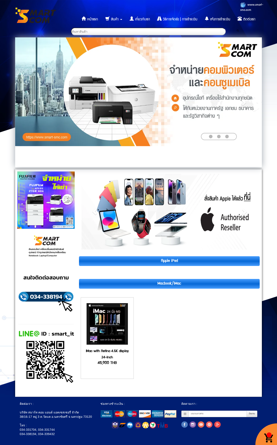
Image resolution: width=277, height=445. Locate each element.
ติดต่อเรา (248, 19)
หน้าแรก (92, 19)
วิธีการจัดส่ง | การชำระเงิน (179, 19)
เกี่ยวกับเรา (142, 19)
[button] (33, 102)
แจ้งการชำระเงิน (219, 19)
